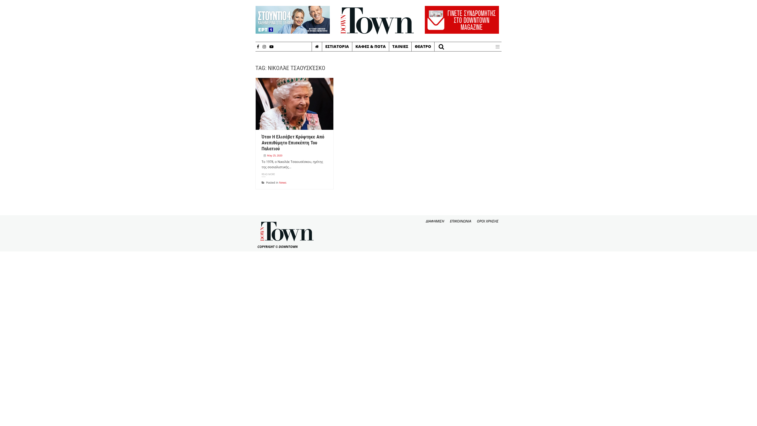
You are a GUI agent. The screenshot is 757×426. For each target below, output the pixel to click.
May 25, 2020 (274, 155)
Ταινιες (400, 46)
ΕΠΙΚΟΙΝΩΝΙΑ (460, 221)
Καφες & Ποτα (370, 46)
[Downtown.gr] (377, 21)
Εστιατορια (337, 46)
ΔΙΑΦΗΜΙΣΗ (435, 221)
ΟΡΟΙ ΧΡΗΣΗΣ (488, 221)
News (282, 182)
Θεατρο (423, 46)
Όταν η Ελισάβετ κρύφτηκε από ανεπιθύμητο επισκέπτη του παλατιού (293, 142)
